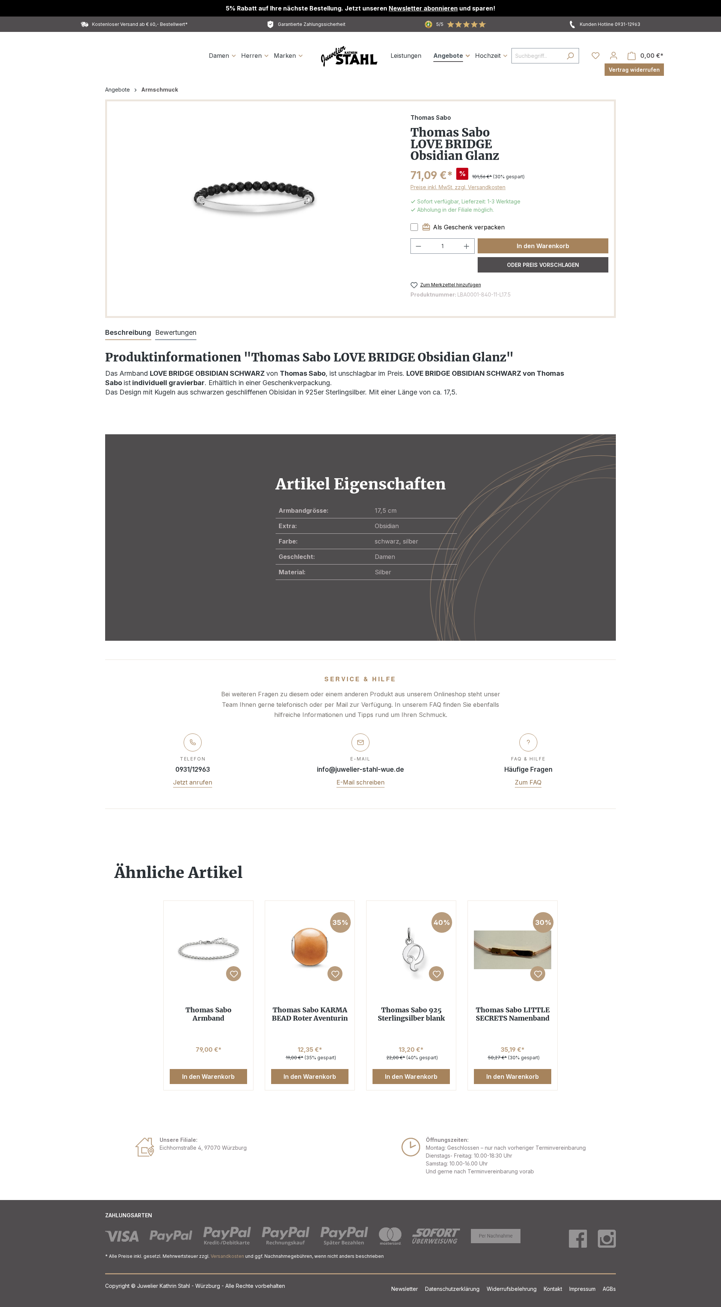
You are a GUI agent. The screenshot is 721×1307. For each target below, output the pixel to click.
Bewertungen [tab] (175, 332)
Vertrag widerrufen (634, 69)
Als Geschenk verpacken (469, 227)
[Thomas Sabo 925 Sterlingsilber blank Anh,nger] (411, 949)
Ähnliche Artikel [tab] (179, 872)
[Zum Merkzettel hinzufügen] (233, 973)
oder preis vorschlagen (543, 265)
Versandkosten (227, 1256)
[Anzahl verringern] (418, 246)
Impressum (583, 1289)
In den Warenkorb (543, 246)
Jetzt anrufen (192, 782)
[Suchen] (570, 55)
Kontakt (554, 1289)
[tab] (128, 332)
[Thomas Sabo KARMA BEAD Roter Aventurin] (309, 949)
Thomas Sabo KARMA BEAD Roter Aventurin (310, 1014)
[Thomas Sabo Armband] (208, 949)
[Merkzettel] (596, 55)
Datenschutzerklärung (453, 1289)
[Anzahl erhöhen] (467, 246)
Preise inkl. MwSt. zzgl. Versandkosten (457, 187)
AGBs (609, 1289)
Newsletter (405, 1289)
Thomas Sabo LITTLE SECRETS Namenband (513, 1014)
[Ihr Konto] (614, 55)
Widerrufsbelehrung (512, 1289)
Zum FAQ (528, 782)
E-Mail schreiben (360, 782)
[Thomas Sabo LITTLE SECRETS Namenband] (512, 949)
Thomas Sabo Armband (209, 1014)
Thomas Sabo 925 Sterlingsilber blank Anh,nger (411, 1014)
